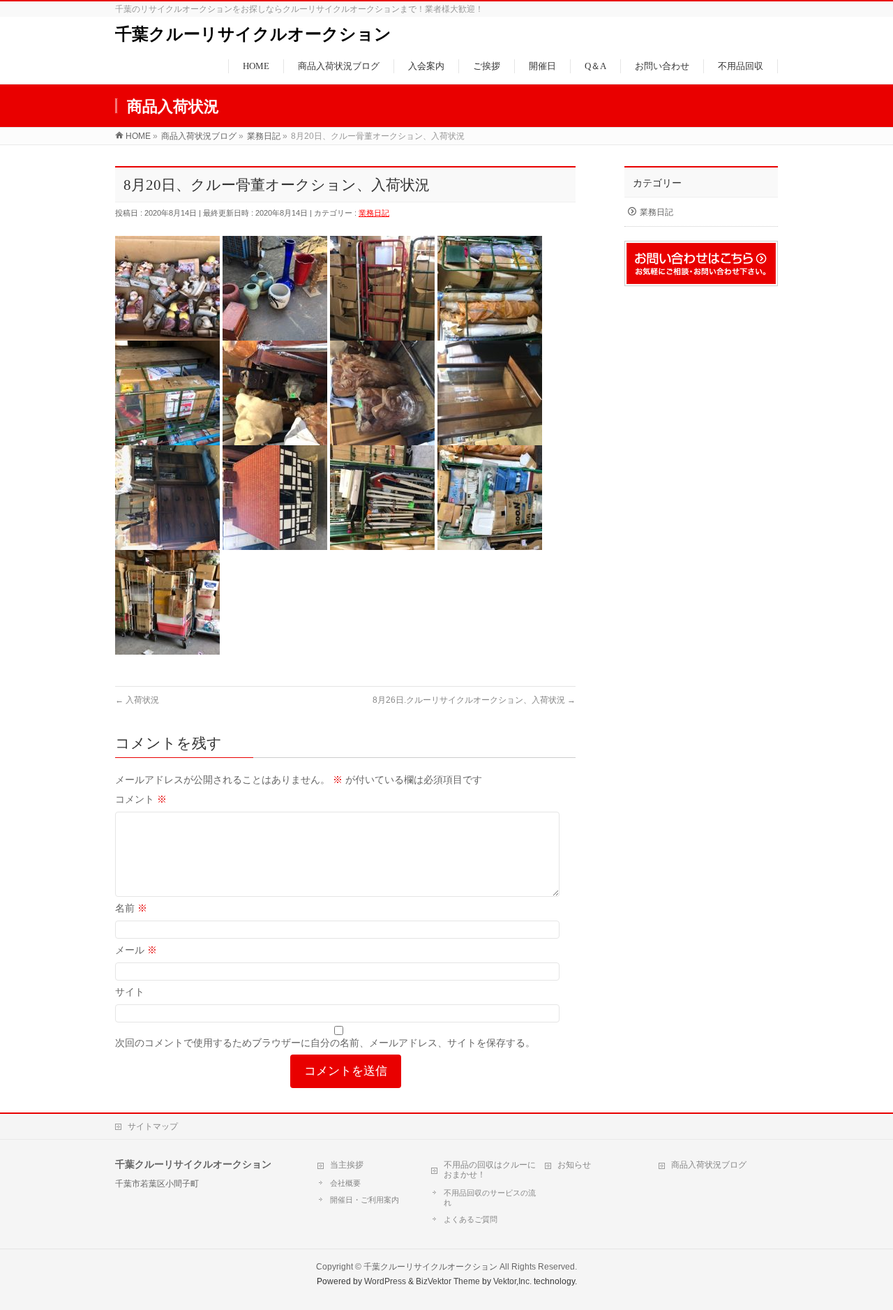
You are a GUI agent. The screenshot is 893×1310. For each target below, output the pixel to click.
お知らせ (574, 1165)
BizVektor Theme (448, 1281)
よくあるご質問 (470, 1219)
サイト (129, 991)
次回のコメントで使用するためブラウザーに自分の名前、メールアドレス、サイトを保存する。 (325, 1042)
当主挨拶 (346, 1165)
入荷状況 (137, 700)
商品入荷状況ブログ (708, 1165)
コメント (141, 799)
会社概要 (345, 1183)
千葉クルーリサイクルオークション (253, 34)
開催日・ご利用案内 (364, 1200)
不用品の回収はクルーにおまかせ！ (490, 1169)
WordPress (385, 1281)
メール (136, 949)
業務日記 (374, 213)
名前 (131, 908)
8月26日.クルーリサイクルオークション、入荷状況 (474, 700)
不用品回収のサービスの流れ (490, 1198)
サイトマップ (153, 1126)
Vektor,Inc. (512, 1281)
